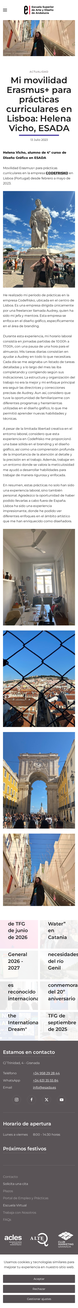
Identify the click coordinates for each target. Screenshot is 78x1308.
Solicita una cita (15, 1184)
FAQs (7, 1220)
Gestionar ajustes (39, 1299)
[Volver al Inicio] (39, 10)
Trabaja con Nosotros (19, 1212)
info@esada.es (44, 1087)
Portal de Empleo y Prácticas (25, 1198)
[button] (5, 10)
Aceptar (39, 1279)
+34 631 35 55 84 (45, 1080)
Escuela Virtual (15, 1205)
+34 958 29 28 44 (46, 1073)
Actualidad (39, 71)
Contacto (10, 1177)
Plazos (8, 1191)
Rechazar (39, 1289)
